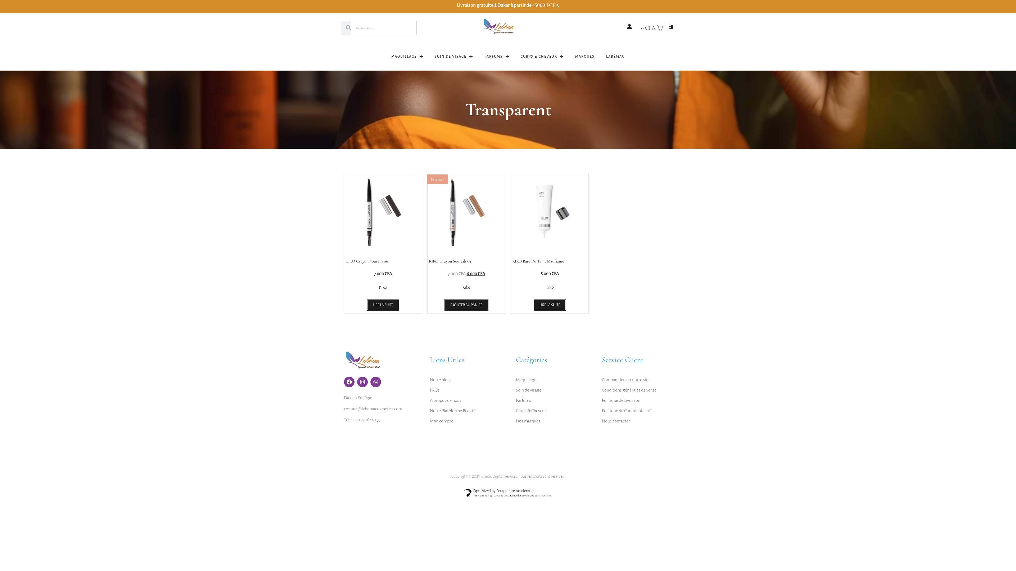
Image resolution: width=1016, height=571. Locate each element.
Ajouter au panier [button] (466, 305)
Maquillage (404, 56)
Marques (585, 56)
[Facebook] (349, 382)
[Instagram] (362, 382)
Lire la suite (383, 305)
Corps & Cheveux (539, 56)
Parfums (493, 56)
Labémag (615, 56)
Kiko (383, 287)
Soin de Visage (450, 56)
